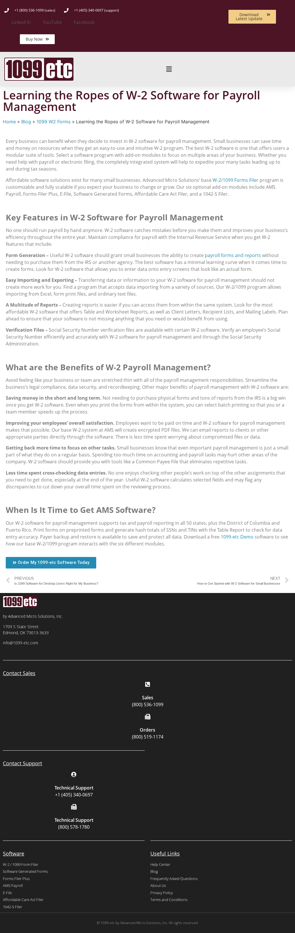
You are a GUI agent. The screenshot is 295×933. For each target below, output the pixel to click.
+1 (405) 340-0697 (74, 795)
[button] (169, 69)
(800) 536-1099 (147, 704)
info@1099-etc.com (20, 642)
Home (9, 121)
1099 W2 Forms (54, 121)
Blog (26, 121)
